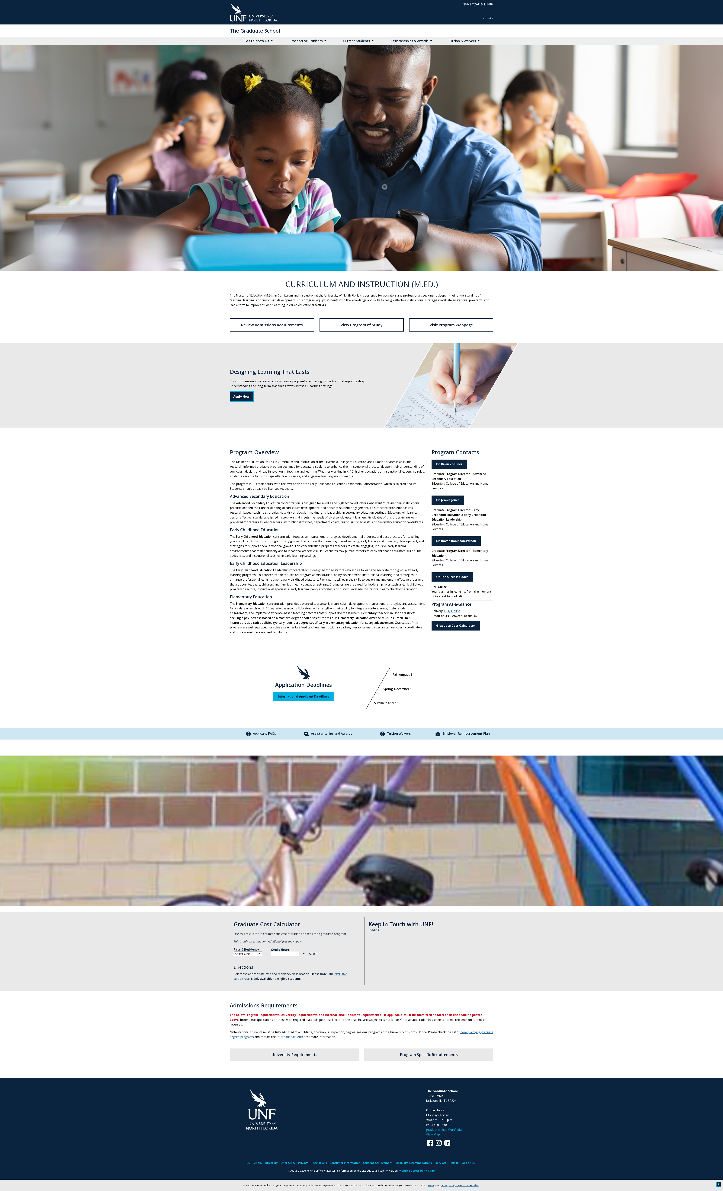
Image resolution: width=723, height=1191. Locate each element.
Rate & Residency (246, 950)
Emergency (288, 1163)
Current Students (356, 41)
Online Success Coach (452, 577)
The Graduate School (255, 30)
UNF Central (254, 1163)
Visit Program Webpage (451, 324)
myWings (477, 3)
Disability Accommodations (413, 1163)
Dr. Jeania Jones (447, 500)
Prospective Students (306, 41)
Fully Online (452, 611)
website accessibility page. (417, 1170)
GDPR (444, 1185)
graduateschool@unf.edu (444, 1130)
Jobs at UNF (469, 1163)
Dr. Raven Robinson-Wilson (456, 541)
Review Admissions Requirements (272, 324)
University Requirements (294, 1054)
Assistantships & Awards (409, 41)
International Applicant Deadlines (303, 696)
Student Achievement (378, 1163)
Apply (466, 3)
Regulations (319, 1163)
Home (489, 3)
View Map (433, 1134)
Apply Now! (241, 396)
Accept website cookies (464, 1185)
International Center (291, 1037)
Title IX (454, 1163)
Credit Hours (280, 950)
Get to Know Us (257, 41)
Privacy (431, 1185)
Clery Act (440, 1163)
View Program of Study (362, 324)
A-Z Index (488, 18)
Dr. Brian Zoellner (449, 464)
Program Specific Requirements (429, 1054)
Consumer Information (345, 1163)
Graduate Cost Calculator (455, 626)
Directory (271, 1163)
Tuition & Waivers (462, 41)
